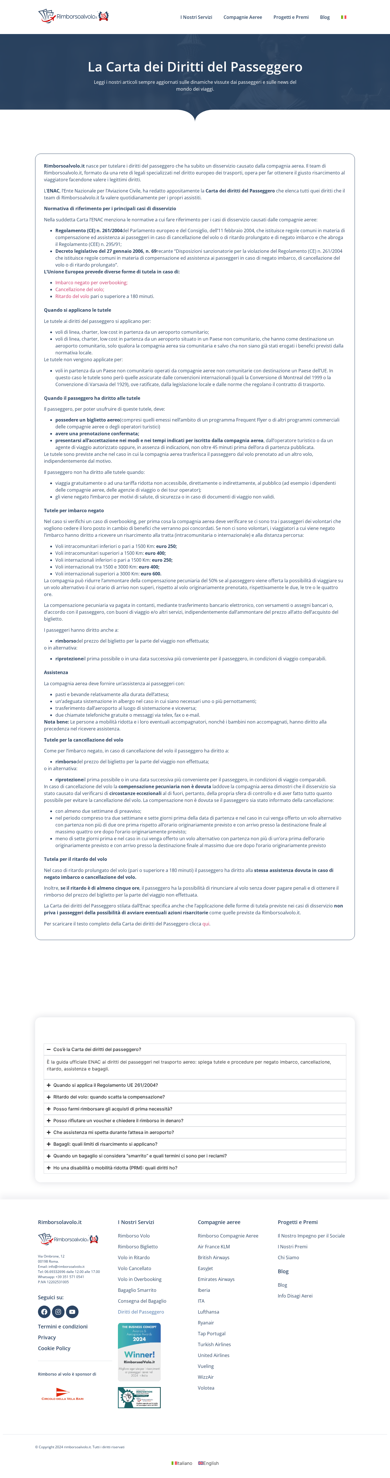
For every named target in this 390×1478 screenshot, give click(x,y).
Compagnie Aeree (243, 17)
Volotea (206, 1388)
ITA (201, 1301)
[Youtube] (72, 1312)
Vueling (206, 1366)
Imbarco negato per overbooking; (91, 282)
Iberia (204, 1290)
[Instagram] (58, 1312)
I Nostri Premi (292, 1246)
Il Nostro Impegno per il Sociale (311, 1236)
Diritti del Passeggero (141, 1312)
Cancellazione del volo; (79, 289)
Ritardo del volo (73, 296)
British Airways (214, 1257)
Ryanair (206, 1323)
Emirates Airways (216, 1279)
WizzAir (206, 1377)
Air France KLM (214, 1246)
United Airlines (214, 1355)
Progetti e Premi (291, 17)
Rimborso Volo (134, 1236)
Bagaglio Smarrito (137, 1290)
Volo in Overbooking (140, 1279)
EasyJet (205, 1268)
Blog (325, 17)
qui (205, 924)
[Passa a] (343, 17)
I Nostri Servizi (196, 17)
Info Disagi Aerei (295, 1296)
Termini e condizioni (63, 1326)
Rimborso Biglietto (138, 1246)
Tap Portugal (212, 1333)
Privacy (47, 1337)
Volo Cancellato (134, 1268)
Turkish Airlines (214, 1344)
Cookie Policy (54, 1348)
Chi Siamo (288, 1257)
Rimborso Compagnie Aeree (228, 1236)
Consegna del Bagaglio (142, 1301)
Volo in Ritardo (134, 1257)
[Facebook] (44, 1312)
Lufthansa (208, 1312)
